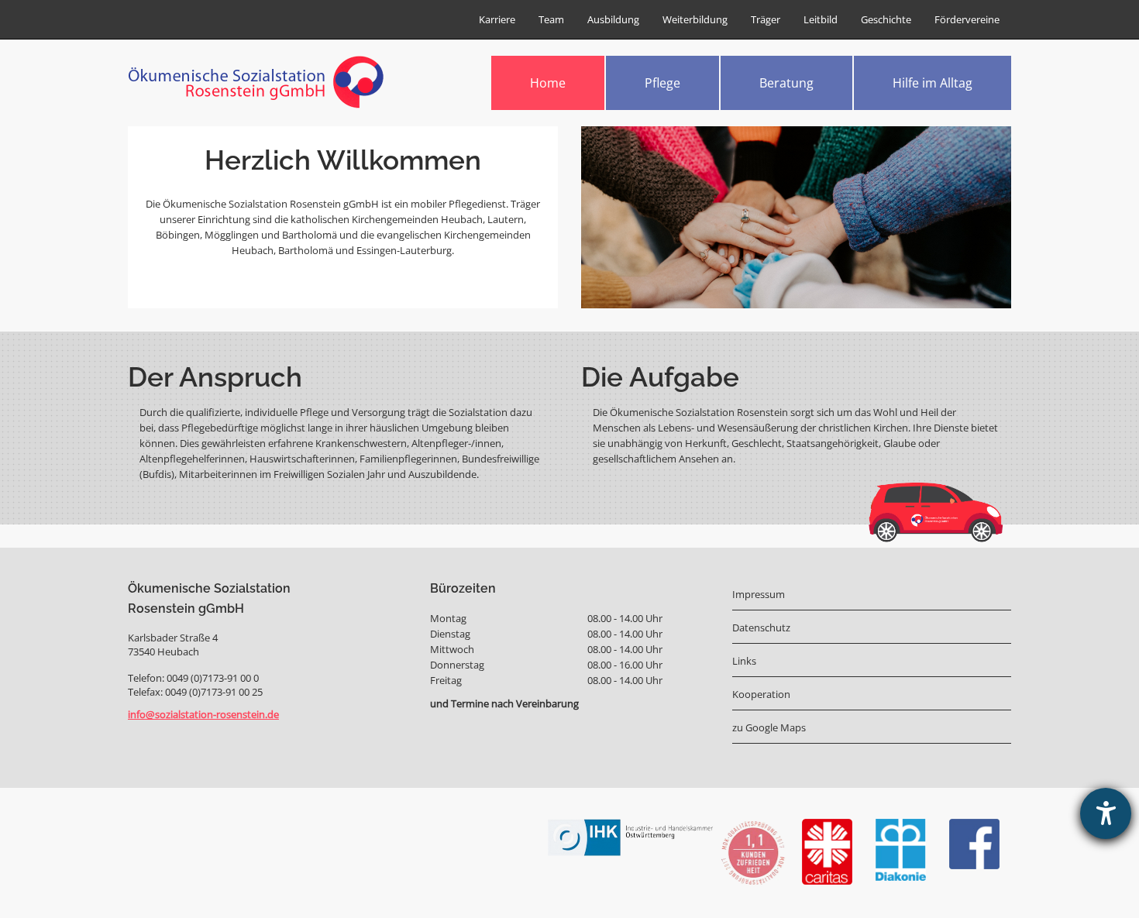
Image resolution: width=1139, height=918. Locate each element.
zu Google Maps (769, 727)
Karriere (497, 19)
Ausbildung (613, 19)
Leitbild (820, 19)
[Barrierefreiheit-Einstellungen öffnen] (1105, 813)
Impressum (758, 594)
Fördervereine (967, 19)
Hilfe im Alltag (932, 82)
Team (551, 19)
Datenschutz (761, 627)
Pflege (662, 82)
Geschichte (886, 19)
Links (744, 661)
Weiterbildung (695, 19)
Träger (765, 19)
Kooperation (761, 694)
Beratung (786, 82)
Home (548, 82)
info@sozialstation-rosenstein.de (203, 714)
